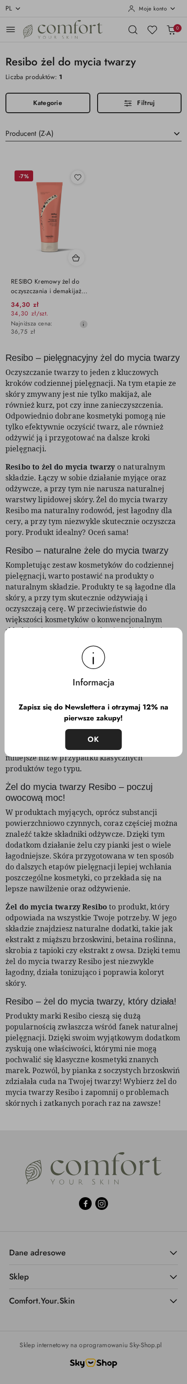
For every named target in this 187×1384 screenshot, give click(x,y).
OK (94, 739)
